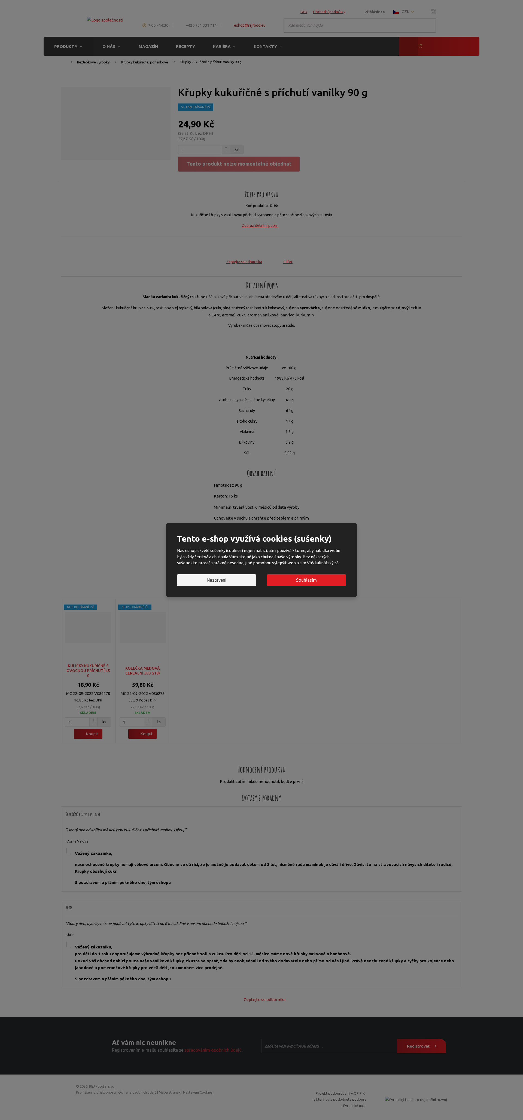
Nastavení (216, 580)
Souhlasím (306, 580)
